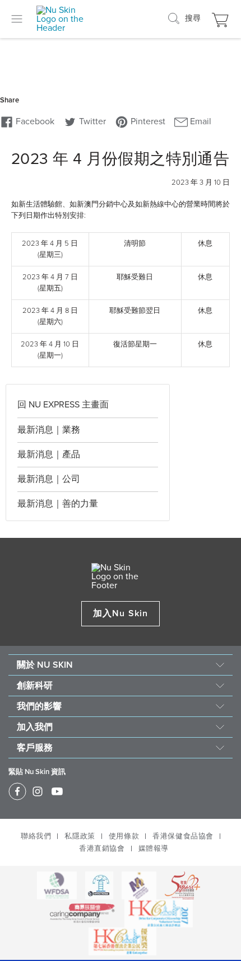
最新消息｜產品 (48, 454)
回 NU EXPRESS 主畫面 (63, 404)
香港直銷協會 (102, 848)
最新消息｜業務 (48, 429)
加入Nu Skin (120, 613)
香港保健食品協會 (183, 836)
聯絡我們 (36, 836)
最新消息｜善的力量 (57, 503)
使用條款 (124, 836)
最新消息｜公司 (48, 479)
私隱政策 (79, 836)
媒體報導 (153, 848)
